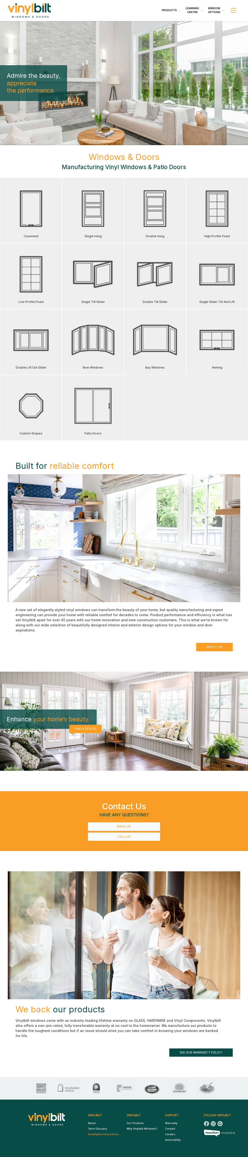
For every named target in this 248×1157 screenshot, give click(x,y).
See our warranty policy (201, 1052)
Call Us (124, 836)
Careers (170, 1134)
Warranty (171, 1123)
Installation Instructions (103, 1134)
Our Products (135, 1123)
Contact (170, 1128)
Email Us (124, 826)
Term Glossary (97, 1128)
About (92, 1123)
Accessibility (173, 1139)
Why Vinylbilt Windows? (142, 1128)
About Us (214, 647)
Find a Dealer (85, 729)
